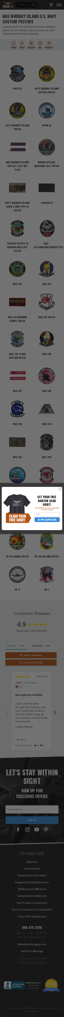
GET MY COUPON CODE (47, 519)
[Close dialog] (60, 489)
